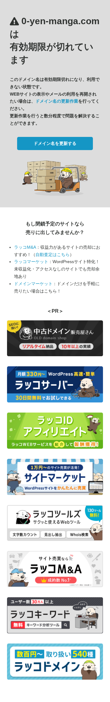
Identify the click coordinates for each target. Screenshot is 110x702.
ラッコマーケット (31, 261)
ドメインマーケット (33, 283)
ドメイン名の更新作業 (56, 101)
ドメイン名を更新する (55, 143)
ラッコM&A (25, 247)
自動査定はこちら (52, 254)
